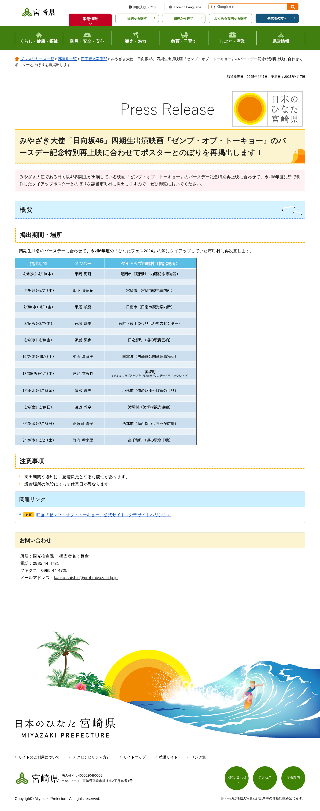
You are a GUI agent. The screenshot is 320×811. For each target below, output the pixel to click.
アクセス (265, 777)
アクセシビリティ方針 (91, 757)
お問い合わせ (236, 777)
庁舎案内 (293, 777)
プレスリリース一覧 (37, 59)
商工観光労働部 (94, 59)
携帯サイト (168, 757)
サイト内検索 (212, 7)
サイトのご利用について (39, 757)
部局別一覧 (67, 59)
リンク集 (198, 757)
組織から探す (183, 18)
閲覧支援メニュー (147, 7)
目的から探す (137, 18)
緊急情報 (90, 19)
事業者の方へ (277, 18)
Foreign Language (187, 7)
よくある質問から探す (230, 18)
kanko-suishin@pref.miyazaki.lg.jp (86, 577)
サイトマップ (134, 757)
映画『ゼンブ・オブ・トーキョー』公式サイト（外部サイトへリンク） (103, 515)
